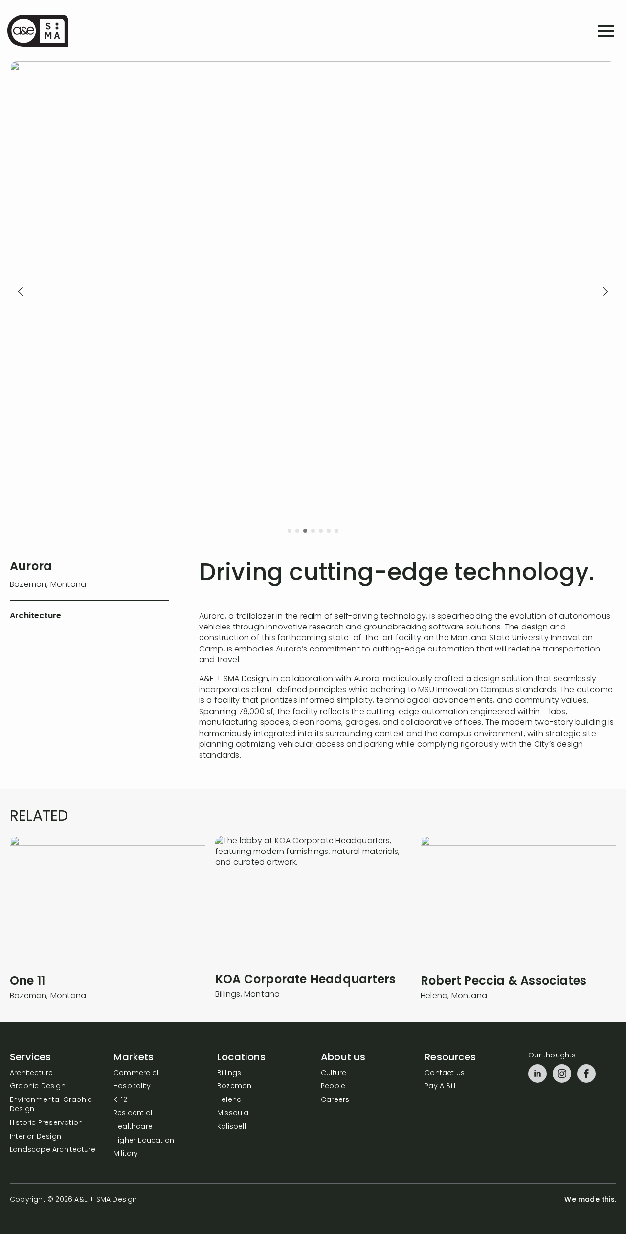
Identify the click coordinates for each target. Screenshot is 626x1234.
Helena (229, 1100)
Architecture (31, 1073)
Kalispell (231, 1127)
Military (125, 1154)
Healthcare (133, 1127)
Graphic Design (38, 1086)
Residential (132, 1113)
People (333, 1086)
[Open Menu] (606, 31)
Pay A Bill (440, 1086)
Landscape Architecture (52, 1150)
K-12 (120, 1100)
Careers (335, 1100)
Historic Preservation (46, 1123)
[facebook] (586, 1073)
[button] (20, 291)
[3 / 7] (313, 291)
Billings (229, 1073)
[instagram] (562, 1073)
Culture (333, 1073)
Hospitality (132, 1086)
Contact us (445, 1073)
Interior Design (35, 1137)
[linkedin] (537, 1073)
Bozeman (234, 1086)
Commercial (135, 1073)
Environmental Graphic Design (51, 1105)
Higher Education (143, 1140)
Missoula (233, 1113)
